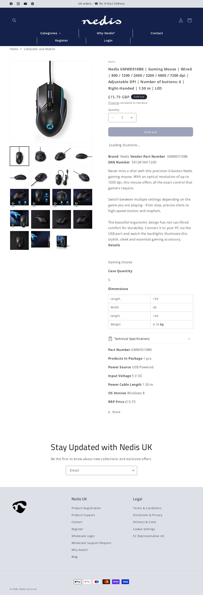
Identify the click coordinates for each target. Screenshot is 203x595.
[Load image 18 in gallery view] (40, 240)
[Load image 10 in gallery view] (40, 198)
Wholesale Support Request (91, 543)
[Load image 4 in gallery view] (82, 156)
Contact (77, 522)
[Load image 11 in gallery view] (61, 198)
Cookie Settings (144, 529)
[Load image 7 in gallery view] (61, 177)
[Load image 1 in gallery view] (19, 156)
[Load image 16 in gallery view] (82, 219)
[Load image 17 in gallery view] (19, 240)
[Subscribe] (132, 470)
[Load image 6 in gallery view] (40, 177)
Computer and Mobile (39, 49)
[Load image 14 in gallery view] (40, 219)
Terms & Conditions (147, 508)
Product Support (83, 515)
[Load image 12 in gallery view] (82, 198)
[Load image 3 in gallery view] (61, 156)
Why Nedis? (80, 550)
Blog (75, 557)
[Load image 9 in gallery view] (19, 198)
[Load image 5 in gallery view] (19, 177)
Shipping (113, 102)
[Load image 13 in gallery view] (19, 219)
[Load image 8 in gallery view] (82, 177)
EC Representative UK (148, 536)
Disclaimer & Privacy (147, 515)
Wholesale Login (83, 536)
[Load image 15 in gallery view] (61, 219)
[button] (14, 20)
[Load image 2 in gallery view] (40, 156)
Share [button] (116, 412)
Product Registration (86, 508)
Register (77, 529)
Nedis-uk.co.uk (28, 588)
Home (14, 49)
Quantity (113, 110)
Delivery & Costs (144, 522)
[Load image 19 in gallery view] (61, 240)
